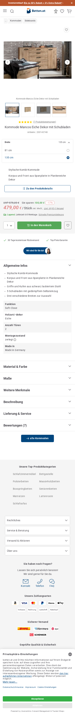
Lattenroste (46, 496)
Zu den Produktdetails (39, 188)
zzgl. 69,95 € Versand (54, 208)
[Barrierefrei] (56, 11)
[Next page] (67, 62)
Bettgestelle (46, 474)
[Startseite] (36, 11)
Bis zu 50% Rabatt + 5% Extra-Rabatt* (43, 3)
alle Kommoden (39, 438)
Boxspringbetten (22, 488)
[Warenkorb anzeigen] (69, 11)
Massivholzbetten (49, 481)
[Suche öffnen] (12, 11)
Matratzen (19, 496)
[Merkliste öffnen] (62, 11)
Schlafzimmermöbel (24, 474)
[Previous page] (7, 62)
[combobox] (9, 225)
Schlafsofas (20, 503)
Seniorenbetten (48, 488)
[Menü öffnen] (5, 11)
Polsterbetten (21, 481)
